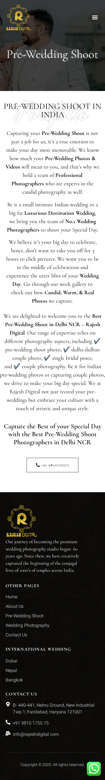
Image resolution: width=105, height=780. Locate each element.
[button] (94, 17)
